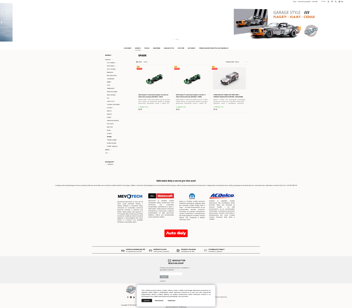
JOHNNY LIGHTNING (113, 104)
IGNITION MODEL (112, 92)
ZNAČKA (107, 60)
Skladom (110, 164)
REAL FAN (110, 127)
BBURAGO (110, 72)
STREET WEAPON (112, 146)
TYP (106, 153)
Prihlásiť (164, 277)
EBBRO (109, 82)
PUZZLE (146, 48)
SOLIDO (109, 133)
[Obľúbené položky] (332, 1)
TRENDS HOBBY (112, 140)
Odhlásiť (162, 281)
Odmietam (171, 300)
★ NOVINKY (127, 48)
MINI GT (109, 111)
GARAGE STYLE (169, 48)
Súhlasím (147, 300)
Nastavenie (159, 300)
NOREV (109, 117)
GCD (108, 85)
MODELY (138, 48)
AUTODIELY (191, 48)
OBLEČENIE (156, 48)
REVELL (109, 130)
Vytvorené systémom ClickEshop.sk (176, 307)
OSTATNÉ (181, 48)
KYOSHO (109, 108)
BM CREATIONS (112, 75)
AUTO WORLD (111, 69)
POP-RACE (110, 124)
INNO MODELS (111, 95)
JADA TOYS (110, 101)
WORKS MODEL (111, 143)
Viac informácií (183, 296)
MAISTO (109, 114)
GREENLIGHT (111, 88)
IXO (108, 98)
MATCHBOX (110, 66)
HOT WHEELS (111, 63)
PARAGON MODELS (113, 120)
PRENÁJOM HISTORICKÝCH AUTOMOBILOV (213, 48)
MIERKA (107, 150)
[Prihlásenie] (328, 1)
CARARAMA (110, 79)
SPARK (109, 137)
